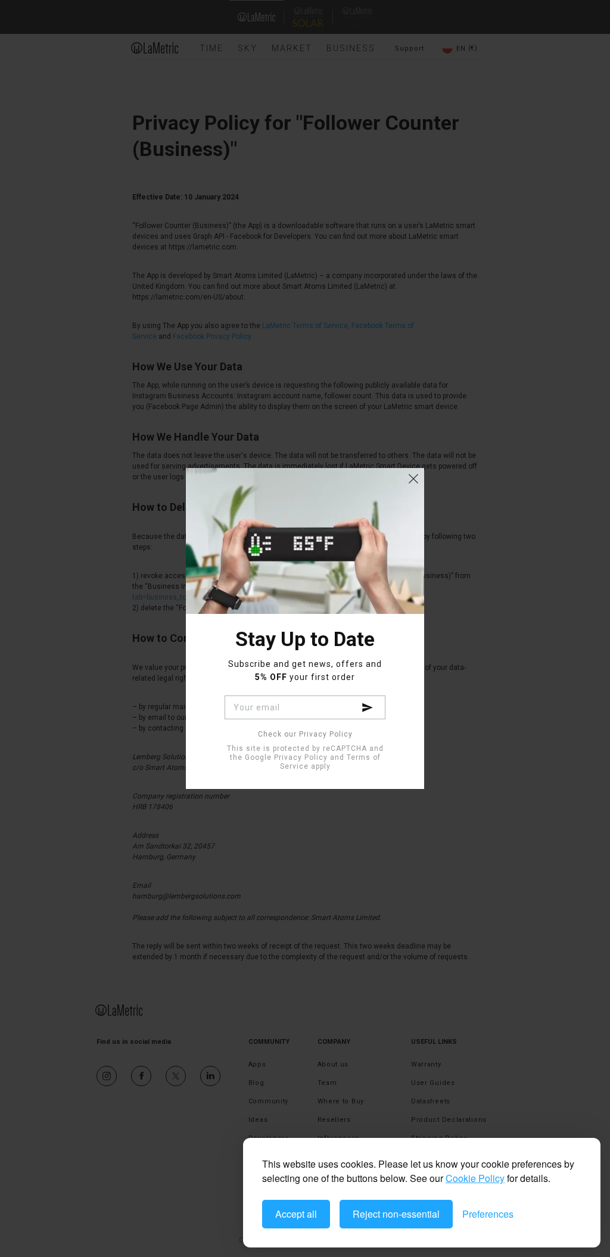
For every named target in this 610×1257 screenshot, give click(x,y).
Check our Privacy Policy (305, 734)
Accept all (296, 1214)
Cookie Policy (475, 1178)
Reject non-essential (396, 1214)
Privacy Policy (301, 757)
